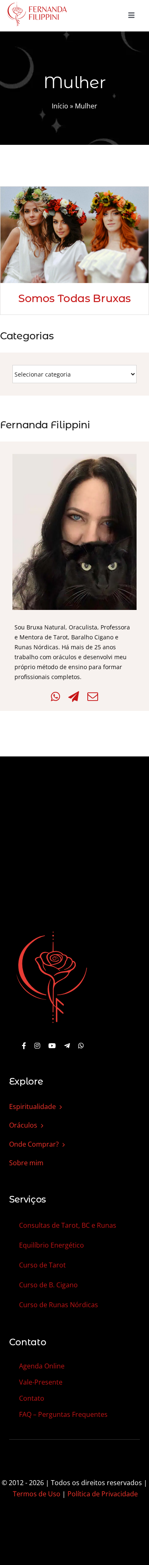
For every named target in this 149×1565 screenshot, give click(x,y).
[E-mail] (92, 696)
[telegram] (67, 1045)
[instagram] (37, 1045)
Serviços (27, 1199)
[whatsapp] (81, 1045)
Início (60, 105)
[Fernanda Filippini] (51, 932)
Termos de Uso (36, 1493)
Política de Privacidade (102, 1493)
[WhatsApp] (55, 696)
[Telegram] (73, 696)
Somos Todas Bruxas (74, 298)
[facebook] (24, 1045)
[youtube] (52, 1045)
